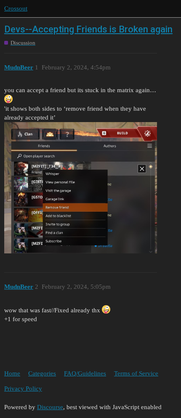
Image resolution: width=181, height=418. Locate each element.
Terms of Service (136, 373)
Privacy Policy (23, 388)
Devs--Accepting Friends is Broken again (88, 29)
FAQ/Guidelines (85, 373)
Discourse (50, 407)
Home (12, 373)
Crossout (15, 8)
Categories (42, 373)
